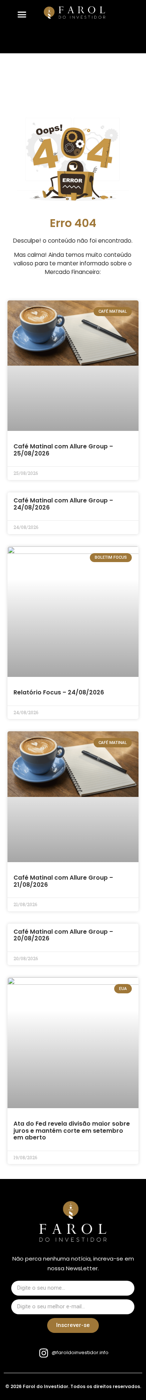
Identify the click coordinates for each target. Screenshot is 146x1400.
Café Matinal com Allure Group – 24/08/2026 (63, 503)
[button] (22, 14)
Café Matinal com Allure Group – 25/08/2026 (63, 449)
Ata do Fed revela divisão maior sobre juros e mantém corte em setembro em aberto (71, 1130)
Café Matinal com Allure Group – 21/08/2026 (63, 881)
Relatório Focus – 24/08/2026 (58, 692)
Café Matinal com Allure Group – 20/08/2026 (63, 935)
